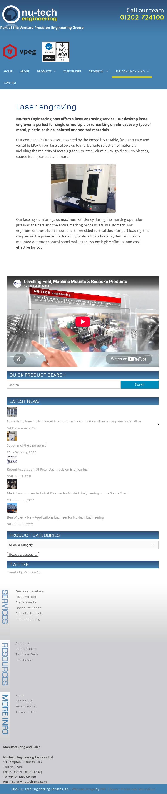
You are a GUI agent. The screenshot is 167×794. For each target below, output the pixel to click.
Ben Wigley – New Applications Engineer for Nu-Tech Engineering (55, 517)
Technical (96, 71)
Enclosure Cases (28, 608)
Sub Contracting (27, 619)
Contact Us (24, 700)
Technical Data (26, 654)
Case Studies (72, 71)
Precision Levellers (29, 591)
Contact (10, 83)
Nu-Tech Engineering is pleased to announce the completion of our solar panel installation (74, 421)
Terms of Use (25, 712)
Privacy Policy (25, 706)
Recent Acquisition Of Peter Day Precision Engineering (47, 469)
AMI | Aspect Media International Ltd (127, 789)
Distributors (24, 660)
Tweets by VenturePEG (24, 572)
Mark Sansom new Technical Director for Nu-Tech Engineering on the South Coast (67, 493)
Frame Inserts (25, 602)
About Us (22, 643)
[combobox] (23, 554)
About (24, 71)
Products (44, 71)
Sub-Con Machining (130, 71)
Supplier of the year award (27, 445)
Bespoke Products (29, 613)
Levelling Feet (25, 596)
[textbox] (23, 554)
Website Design (83, 789)
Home (8, 71)
